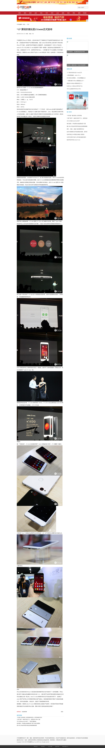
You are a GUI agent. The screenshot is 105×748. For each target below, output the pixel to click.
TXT (67, 746)
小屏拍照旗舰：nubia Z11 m (73, 75)
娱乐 (36, 13)
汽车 (47, 13)
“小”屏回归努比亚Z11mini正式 (74, 72)
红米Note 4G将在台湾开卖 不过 (74, 86)
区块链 (84, 13)
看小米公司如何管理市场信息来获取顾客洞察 (27, 725)
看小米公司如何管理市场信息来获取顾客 (77, 126)
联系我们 (43, 746)
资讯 (25, 13)
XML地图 (50, 746)
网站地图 (64, 746)
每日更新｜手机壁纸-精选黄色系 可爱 (76, 123)
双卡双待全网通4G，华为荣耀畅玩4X (76, 78)
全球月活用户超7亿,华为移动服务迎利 (76, 137)
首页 (19, 13)
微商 (79, 13)
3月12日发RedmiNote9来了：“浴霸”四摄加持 (26, 721)
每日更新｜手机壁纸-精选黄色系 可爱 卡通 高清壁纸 (28, 723)
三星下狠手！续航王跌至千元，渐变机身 (77, 118)
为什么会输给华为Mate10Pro (74, 88)
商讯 (74, 13)
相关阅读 (19, 715)
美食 (68, 13)
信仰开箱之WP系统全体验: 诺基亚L (76, 134)
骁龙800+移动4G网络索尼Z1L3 (74, 83)
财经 (30, 13)
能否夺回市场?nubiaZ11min (73, 139)
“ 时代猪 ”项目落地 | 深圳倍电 (74, 115)
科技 (41, 13)
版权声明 (57, 746)
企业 (57, 13)
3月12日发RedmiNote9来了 (73, 121)
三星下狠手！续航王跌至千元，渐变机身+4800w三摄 (28, 719)
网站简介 (36, 746)
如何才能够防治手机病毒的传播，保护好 (77, 131)
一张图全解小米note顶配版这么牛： (76, 80)
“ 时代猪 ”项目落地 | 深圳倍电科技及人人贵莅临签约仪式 (29, 717)
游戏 (63, 13)
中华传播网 (19, 24)
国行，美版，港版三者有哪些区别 (75, 129)
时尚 (52, 13)
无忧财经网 (24, 711)
